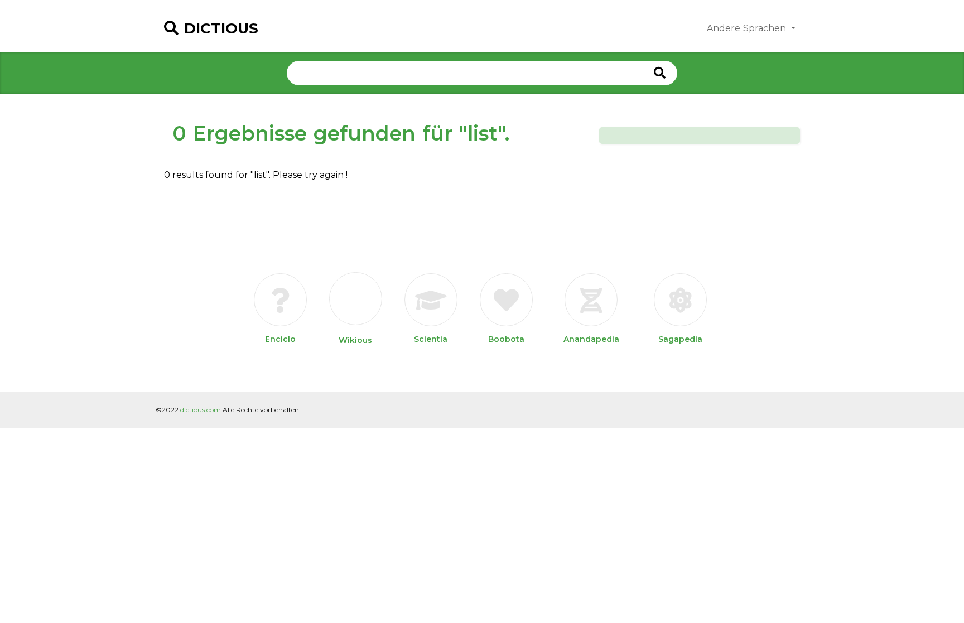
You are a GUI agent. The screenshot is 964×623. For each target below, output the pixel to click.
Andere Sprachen (748, 28)
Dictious (221, 28)
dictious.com (200, 409)
